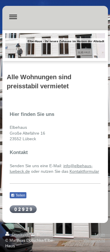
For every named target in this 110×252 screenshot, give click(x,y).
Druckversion (24, 234)
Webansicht (94, 240)
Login (100, 234)
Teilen (20, 195)
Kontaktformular (84, 171)
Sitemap (47, 234)
